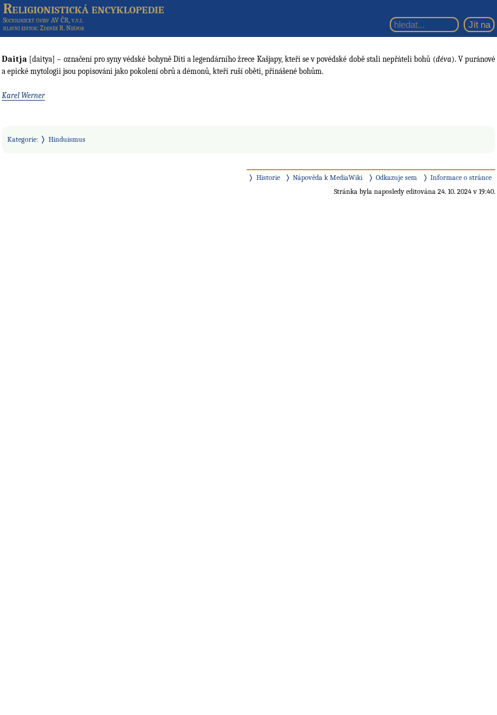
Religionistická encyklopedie (83, 8)
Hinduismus (66, 139)
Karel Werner (23, 95)
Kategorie (21, 139)
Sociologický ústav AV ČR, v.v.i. (43, 20)
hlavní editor (20, 28)
